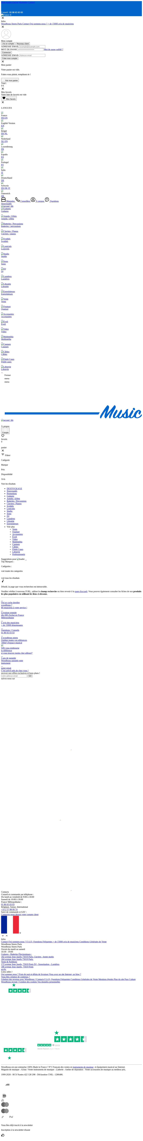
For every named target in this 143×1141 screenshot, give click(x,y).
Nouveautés (6, 203)
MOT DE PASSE (9, 49)
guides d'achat (12, 2)
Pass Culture (130, 979)
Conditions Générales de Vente (93, 941)
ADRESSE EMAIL (10, 46)
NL (6, 133)
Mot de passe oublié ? (53, 49)
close (2, 450)
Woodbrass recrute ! (10, 982)
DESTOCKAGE (14, 488)
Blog (3, 2)
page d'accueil (81, 591)
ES (2, 157)
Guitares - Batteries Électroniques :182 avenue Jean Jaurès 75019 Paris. (17, 955)
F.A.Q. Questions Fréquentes (40, 941)
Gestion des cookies (28, 982)
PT (2, 165)
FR (2, 118)
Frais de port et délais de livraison (34, 974)
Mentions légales (106, 979)
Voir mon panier (11, 80)
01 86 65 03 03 (8, 904)
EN (6, 118)
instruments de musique (83, 1067)
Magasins (23, 2)
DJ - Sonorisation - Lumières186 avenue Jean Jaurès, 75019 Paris (30, 965)
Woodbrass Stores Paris (11, 24)
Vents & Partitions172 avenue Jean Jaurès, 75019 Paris (17, 963)
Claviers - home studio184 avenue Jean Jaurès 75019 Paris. (27, 958)
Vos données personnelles (48, 982)
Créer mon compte (9, 58)
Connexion (6, 52)
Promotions (12, 493)
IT (2, 172)
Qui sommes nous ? (10, 974)
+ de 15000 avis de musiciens (61, 24)
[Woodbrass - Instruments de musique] (71, 417)
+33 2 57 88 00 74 (9, 909)
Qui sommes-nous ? (39, 24)
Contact (31, 2)
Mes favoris (9, 98)
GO (30, 676)
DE (2, 180)
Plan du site (119, 979)
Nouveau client (23, 44)
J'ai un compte (8, 44)
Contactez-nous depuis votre (19, 914)
